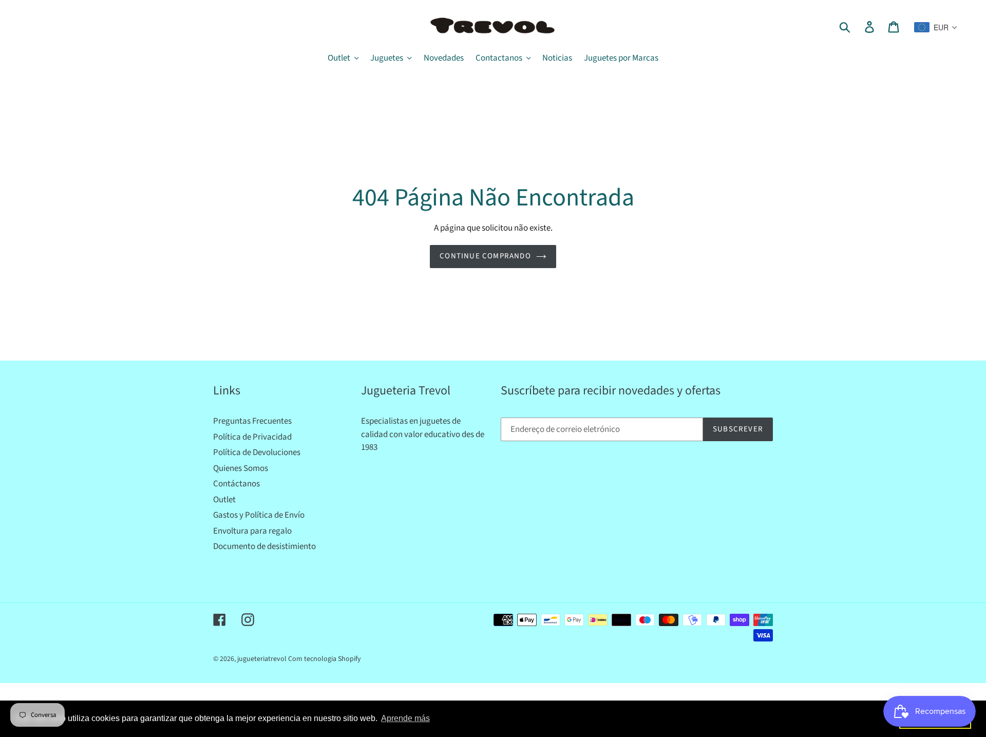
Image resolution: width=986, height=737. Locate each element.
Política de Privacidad (252, 437)
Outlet (224, 500)
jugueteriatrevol (262, 659)
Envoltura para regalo (252, 531)
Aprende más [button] (405, 718)
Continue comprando (485, 256)
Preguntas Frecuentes (252, 421)
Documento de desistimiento (264, 546)
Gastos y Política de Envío (259, 515)
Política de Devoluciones (256, 452)
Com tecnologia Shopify (324, 659)
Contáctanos (236, 484)
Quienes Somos (240, 468)
